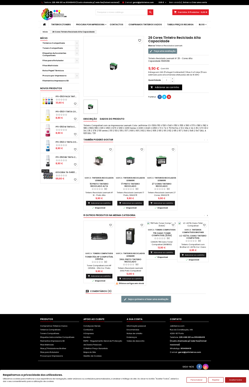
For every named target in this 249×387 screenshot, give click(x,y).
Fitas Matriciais (50, 65)
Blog (202, 24)
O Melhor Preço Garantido (95, 348)
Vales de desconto (136, 341)
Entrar (186, 2)
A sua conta (134, 319)
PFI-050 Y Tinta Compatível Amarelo (67, 111)
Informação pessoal (136, 326)
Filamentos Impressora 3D (56, 80)
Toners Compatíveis (53, 48)
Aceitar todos (235, 379)
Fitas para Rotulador (53, 60)
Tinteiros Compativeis (54, 43)
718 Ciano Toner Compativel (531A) (162, 234)
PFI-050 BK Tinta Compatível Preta (67, 157)
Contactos (116, 24)
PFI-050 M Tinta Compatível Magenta (67, 127)
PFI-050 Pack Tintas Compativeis (67, 96)
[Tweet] (164, 97)
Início (44, 38)
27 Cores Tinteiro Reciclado (161, 185)
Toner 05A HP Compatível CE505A (99, 258)
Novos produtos (51, 88)
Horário (86, 337)
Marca (151, 45)
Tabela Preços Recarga (180, 24)
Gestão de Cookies (92, 356)
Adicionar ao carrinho (164, 87)
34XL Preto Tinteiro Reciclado (130, 260)
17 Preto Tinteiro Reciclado (130, 185)
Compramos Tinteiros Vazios (145, 24)
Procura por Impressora (90, 24)
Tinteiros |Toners (61, 24)
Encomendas (133, 329)
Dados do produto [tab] (112, 119)
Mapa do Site (89, 352)
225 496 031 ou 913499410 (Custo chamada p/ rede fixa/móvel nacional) (85, 2)
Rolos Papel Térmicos (53, 70)
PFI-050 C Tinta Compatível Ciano (67, 142)
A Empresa (88, 333)
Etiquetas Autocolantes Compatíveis (54, 54)
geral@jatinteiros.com (143, 2)
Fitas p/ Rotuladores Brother (53, 348)
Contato (176, 319)
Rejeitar (215, 379)
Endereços (132, 337)
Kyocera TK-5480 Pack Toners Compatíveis (67, 172)
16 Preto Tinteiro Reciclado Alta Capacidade (99, 186)
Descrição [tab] (90, 119)
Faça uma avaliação (164, 51)
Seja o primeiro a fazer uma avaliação (148, 299)
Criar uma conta (199, 2)
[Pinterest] (169, 97)
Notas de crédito (134, 333)
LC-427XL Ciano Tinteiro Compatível (192, 236)
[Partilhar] (159, 97)
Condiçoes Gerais (91, 326)
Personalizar (196, 379)
